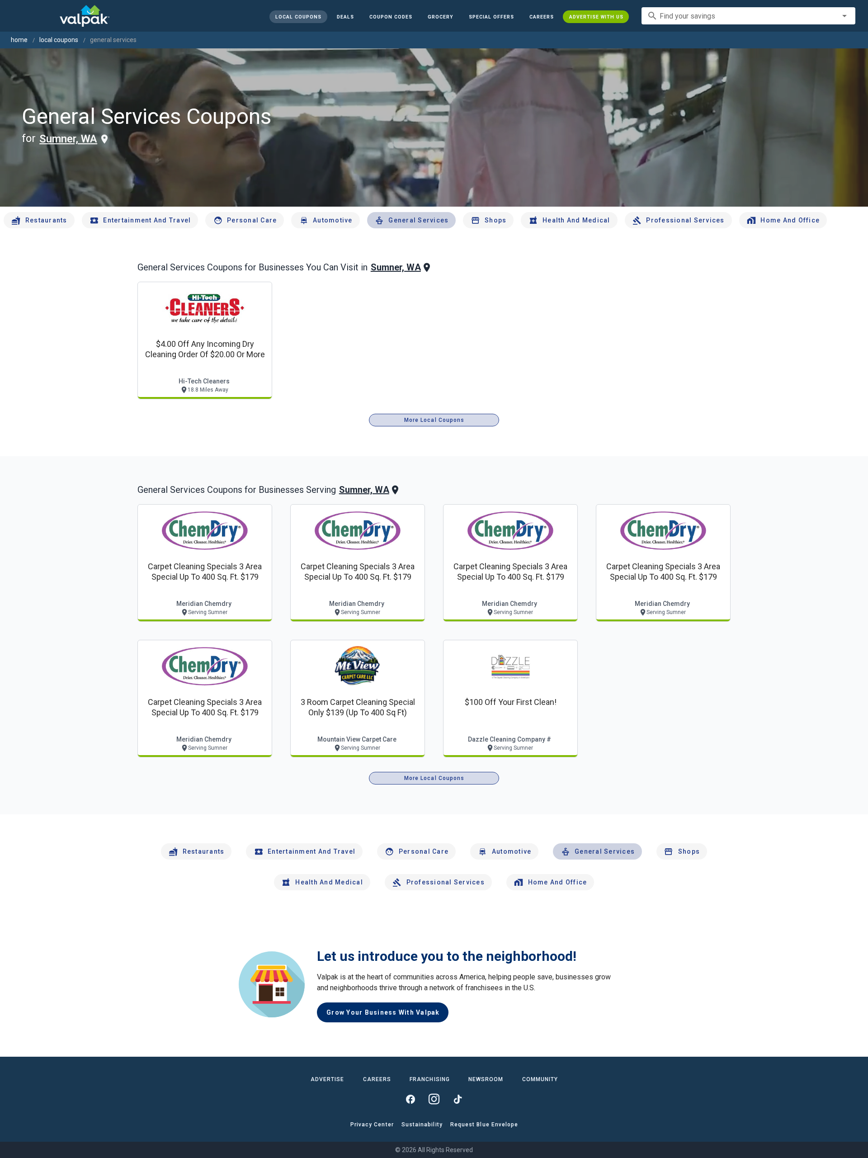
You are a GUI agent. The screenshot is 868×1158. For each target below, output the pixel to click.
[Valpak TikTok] (457, 1099)
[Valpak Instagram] (434, 1099)
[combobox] (748, 15)
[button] (490, 16)
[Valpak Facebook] (410, 1099)
